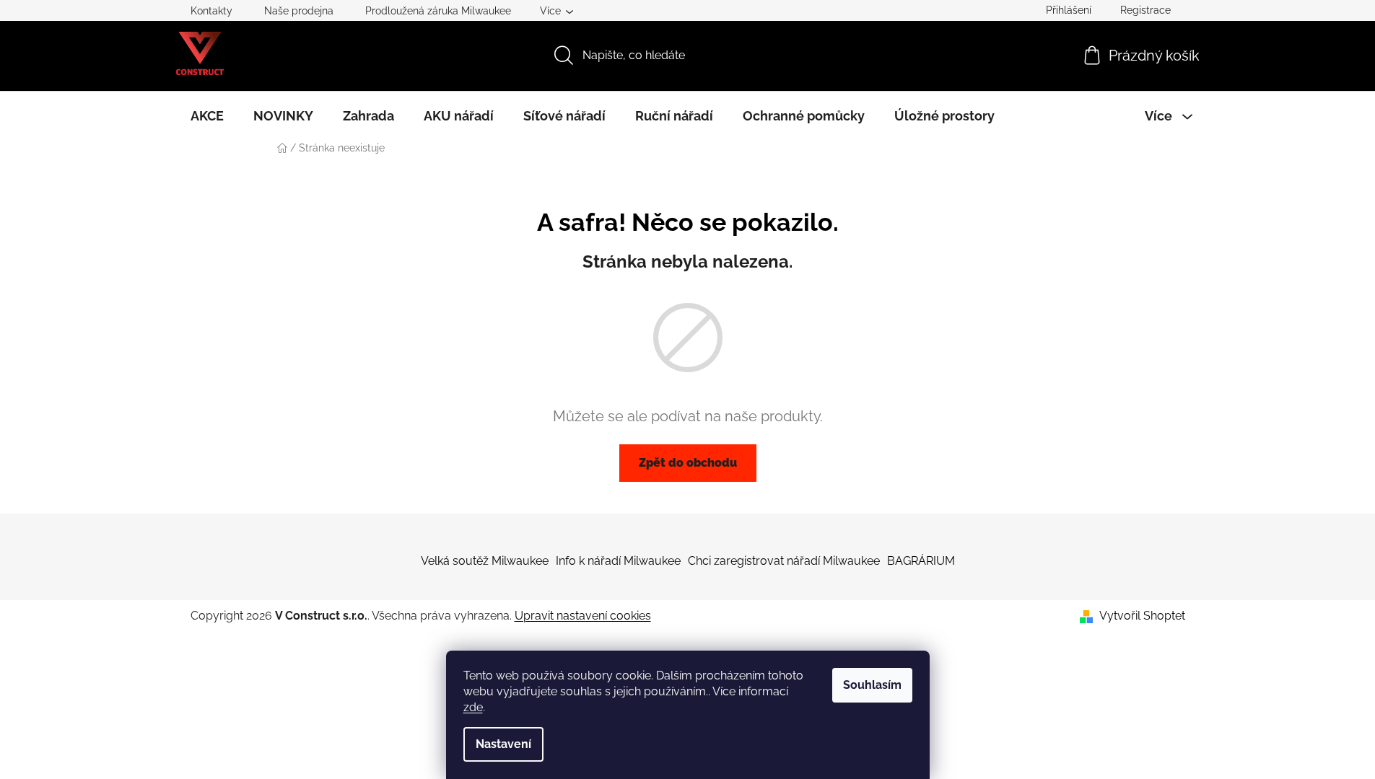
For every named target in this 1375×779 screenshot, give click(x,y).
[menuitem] (207, 116)
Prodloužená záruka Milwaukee (438, 11)
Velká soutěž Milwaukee (485, 561)
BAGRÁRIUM (921, 561)
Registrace (1145, 10)
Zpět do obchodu (688, 463)
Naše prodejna (298, 11)
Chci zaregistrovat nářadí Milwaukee (784, 561)
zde (473, 707)
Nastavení (503, 744)
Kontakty (211, 11)
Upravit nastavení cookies (583, 615)
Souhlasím (872, 685)
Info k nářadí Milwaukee (618, 561)
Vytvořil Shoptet (1142, 615)
